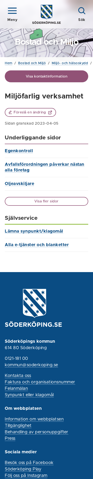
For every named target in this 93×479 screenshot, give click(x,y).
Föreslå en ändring (30, 112)
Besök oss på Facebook (29, 463)
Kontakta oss (18, 376)
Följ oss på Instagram (26, 476)
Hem (8, 63)
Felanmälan (16, 388)
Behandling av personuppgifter (36, 432)
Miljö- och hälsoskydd (70, 63)
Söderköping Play (23, 469)
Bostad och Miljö (32, 63)
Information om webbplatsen (34, 419)
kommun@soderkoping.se (31, 365)
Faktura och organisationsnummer (40, 382)
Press (10, 438)
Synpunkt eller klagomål (29, 395)
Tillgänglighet (18, 426)
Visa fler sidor (46, 201)
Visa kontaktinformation (46, 76)
